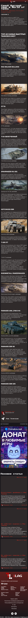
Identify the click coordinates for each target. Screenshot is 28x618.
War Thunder (4, 595)
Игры (16, 594)
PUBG (2, 587)
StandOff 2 (3, 586)
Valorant (13, 589)
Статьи (17, 593)
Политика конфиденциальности (14, 600)
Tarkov (2, 594)
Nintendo (17, 592)
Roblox (12, 586)
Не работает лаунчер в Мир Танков (13, 556)
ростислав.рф (14, 581)
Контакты (14, 606)
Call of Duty (13, 587)
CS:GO (2, 588)
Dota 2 (12, 588)
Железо (17, 595)
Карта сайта (14, 599)
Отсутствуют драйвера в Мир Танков (13, 493)
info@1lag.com (24, 617)
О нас (14, 604)
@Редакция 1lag (9, 411)
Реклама (14, 608)
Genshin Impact (5, 592)
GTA (2, 593)
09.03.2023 (12, 10)
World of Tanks (4, 589)
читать (24, 536)
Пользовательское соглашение (14, 602)
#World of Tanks (22, 477)
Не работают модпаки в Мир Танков (13, 524)
